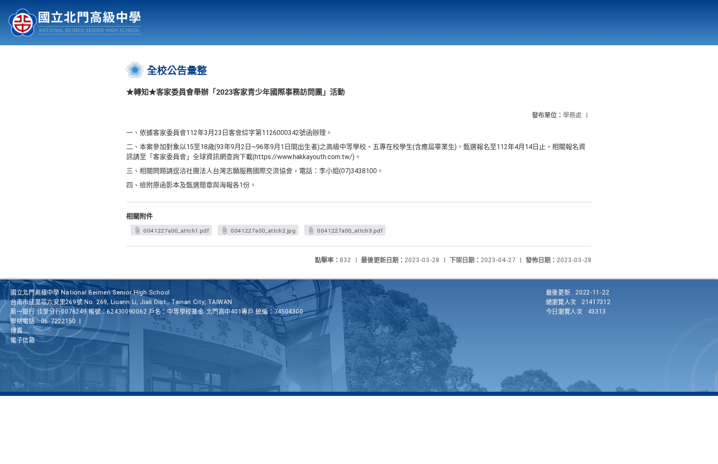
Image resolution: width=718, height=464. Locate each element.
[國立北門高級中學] (74, 22)
